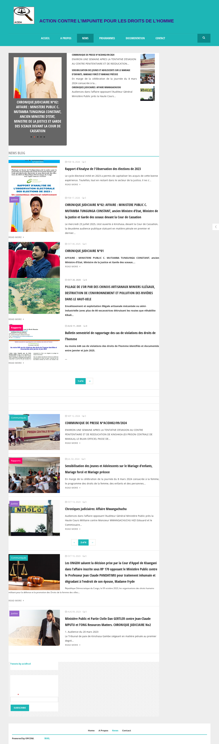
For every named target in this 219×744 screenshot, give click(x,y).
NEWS (85, 38)
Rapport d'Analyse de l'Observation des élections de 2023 (103, 168)
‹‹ (74, 542)
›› (90, 381)
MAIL (47, 738)
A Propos (103, 730)
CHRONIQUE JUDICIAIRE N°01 (84, 250)
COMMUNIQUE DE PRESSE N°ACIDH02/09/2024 (93, 54)
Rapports (16, 327)
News (115, 730)
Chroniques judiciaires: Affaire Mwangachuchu (96, 87)
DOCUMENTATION (135, 38)
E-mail (14, 694)
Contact (160, 38)
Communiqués (18, 417)
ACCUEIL (45, 38)
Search (203, 38)
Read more (72, 184)
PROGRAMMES (107, 38)
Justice (14, 199)
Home (91, 730)
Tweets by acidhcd (20, 663)
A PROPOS (65, 38)
